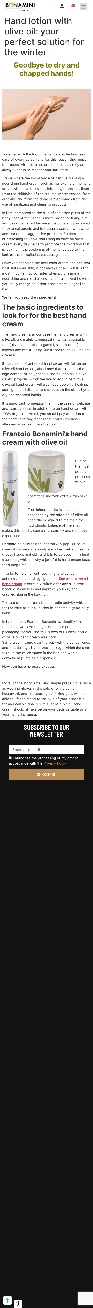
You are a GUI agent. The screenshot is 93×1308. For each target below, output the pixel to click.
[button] (83, 6)
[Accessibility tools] (18, 1304)
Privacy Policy (55, 763)
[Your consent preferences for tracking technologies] (7, 1300)
